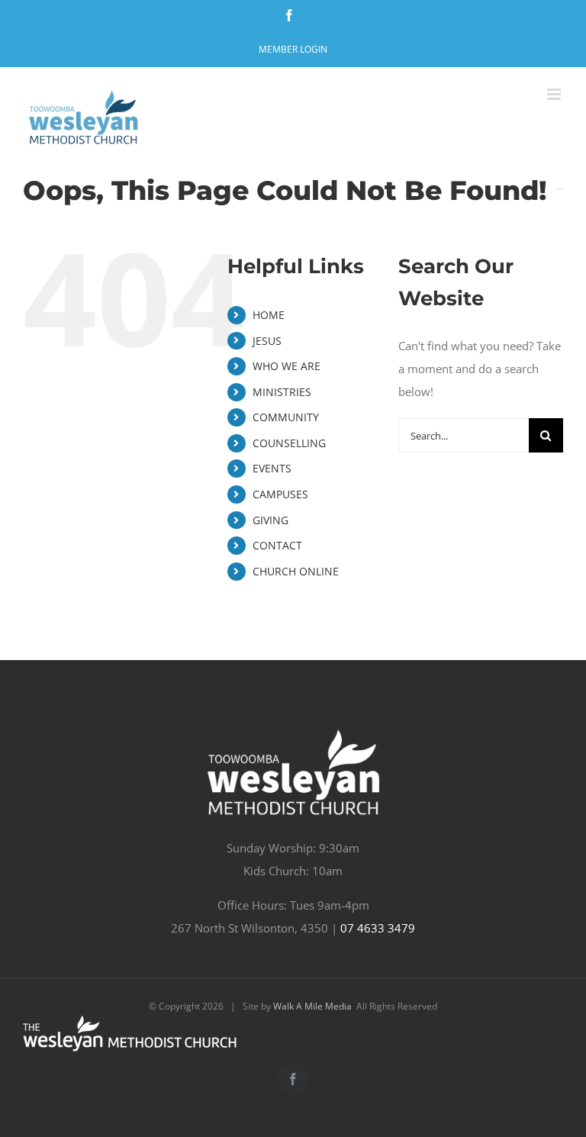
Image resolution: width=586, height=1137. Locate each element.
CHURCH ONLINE (296, 571)
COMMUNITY (286, 417)
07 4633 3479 (377, 928)
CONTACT (277, 545)
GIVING (270, 520)
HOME (269, 315)
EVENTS (272, 468)
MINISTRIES (282, 392)
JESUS (267, 340)
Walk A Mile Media (312, 1006)
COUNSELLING (289, 443)
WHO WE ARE (286, 366)
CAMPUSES (280, 494)
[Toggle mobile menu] (555, 94)
